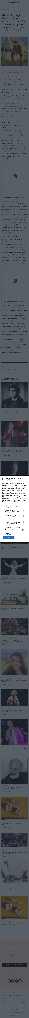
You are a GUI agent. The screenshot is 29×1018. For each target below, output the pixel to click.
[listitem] (14, 507)
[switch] (23, 510)
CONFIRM (9, 537)
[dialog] (14, 509)
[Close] (25, 478)
